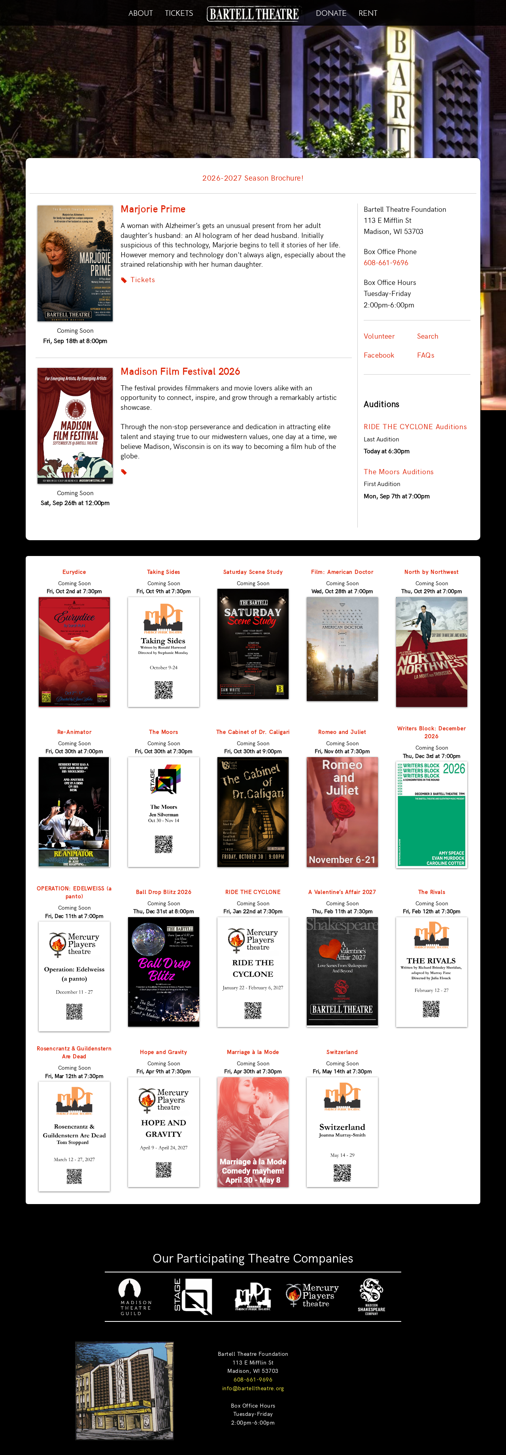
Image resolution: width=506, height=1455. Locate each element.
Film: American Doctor (342, 571)
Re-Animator (74, 731)
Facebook (379, 355)
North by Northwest (431, 571)
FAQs (425, 355)
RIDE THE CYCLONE (253, 891)
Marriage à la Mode (253, 1051)
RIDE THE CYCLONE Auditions (415, 426)
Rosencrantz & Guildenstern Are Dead (74, 1052)
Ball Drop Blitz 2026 (164, 891)
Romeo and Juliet (342, 731)
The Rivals (432, 891)
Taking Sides (164, 571)
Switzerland (342, 1051)
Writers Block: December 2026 (431, 732)
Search (427, 336)
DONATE (331, 12)
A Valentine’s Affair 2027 (342, 891)
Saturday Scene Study (253, 571)
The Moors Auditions (399, 471)
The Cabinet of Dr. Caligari (253, 731)
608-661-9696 (253, 1379)
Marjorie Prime (153, 208)
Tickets (138, 279)
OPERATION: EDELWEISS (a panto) (74, 892)
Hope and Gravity (163, 1051)
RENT (368, 12)
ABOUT (140, 12)
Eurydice (74, 571)
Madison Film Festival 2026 (180, 370)
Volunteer (379, 336)
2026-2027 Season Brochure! (253, 177)
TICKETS (179, 12)
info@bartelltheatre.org (253, 1388)
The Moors (163, 731)
